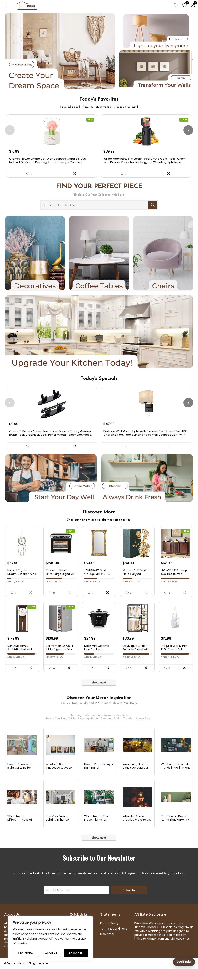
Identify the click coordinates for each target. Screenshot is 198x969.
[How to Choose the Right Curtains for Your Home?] (22, 744)
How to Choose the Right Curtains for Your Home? (20, 767)
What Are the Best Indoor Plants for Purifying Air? (96, 819)
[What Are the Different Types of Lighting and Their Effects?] (22, 796)
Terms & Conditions (113, 929)
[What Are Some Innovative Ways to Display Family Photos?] (60, 744)
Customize (25, 953)
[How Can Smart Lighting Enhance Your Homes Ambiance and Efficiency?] (60, 796)
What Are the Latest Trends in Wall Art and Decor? (175, 767)
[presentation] (10, 130)
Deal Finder (184, 962)
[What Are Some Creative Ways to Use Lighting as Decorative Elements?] (137, 796)
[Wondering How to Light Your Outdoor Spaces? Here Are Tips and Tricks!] (137, 744)
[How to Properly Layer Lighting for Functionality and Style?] (99, 744)
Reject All (51, 953)
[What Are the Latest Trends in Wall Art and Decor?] (176, 744)
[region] (50, 938)
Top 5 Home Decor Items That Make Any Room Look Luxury (175, 819)
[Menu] (4, 5)
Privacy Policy (109, 923)
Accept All (75, 953)
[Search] (175, 5)
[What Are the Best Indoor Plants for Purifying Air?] (99, 796)
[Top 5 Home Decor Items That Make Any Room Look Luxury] (176, 796)
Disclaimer (107, 934)
